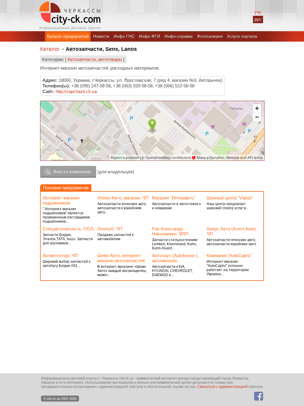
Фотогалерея (210, 36)
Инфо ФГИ (149, 36)
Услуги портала (242, 36)
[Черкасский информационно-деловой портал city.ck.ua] (69, 15)
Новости (101, 36)
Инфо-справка (178, 36)
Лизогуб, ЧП (109, 228)
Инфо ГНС (124, 36)
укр (257, 11)
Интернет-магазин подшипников (61, 200)
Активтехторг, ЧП (60, 255)
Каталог (50, 49)
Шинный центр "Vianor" (230, 197)
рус (258, 19)
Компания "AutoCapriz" (229, 255)
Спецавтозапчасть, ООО (68, 228)
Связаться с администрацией (222, 387)
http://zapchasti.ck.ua (76, 91)
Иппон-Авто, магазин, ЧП (122, 197)
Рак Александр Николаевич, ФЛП (170, 231)
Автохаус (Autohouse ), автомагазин (175, 258)
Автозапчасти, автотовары (94, 59)
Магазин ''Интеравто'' (173, 197)
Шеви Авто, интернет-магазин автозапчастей (121, 258)
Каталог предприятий (68, 36)
